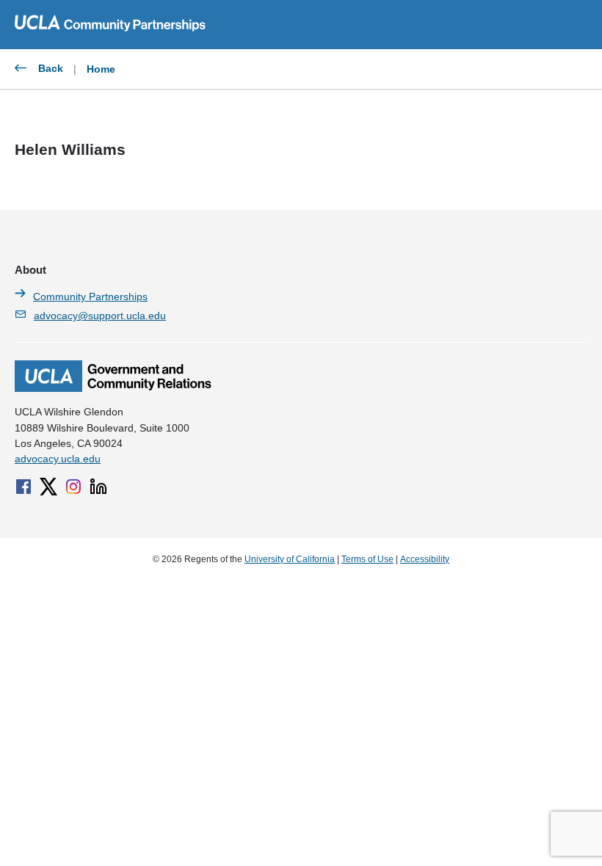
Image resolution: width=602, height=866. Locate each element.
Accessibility (424, 559)
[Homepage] (113, 388)
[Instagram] (73, 486)
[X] (48, 486)
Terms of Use (367, 559)
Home (101, 69)
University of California (289, 559)
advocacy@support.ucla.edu (100, 315)
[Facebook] (23, 486)
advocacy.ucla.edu (58, 459)
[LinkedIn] (98, 486)
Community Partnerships (90, 296)
